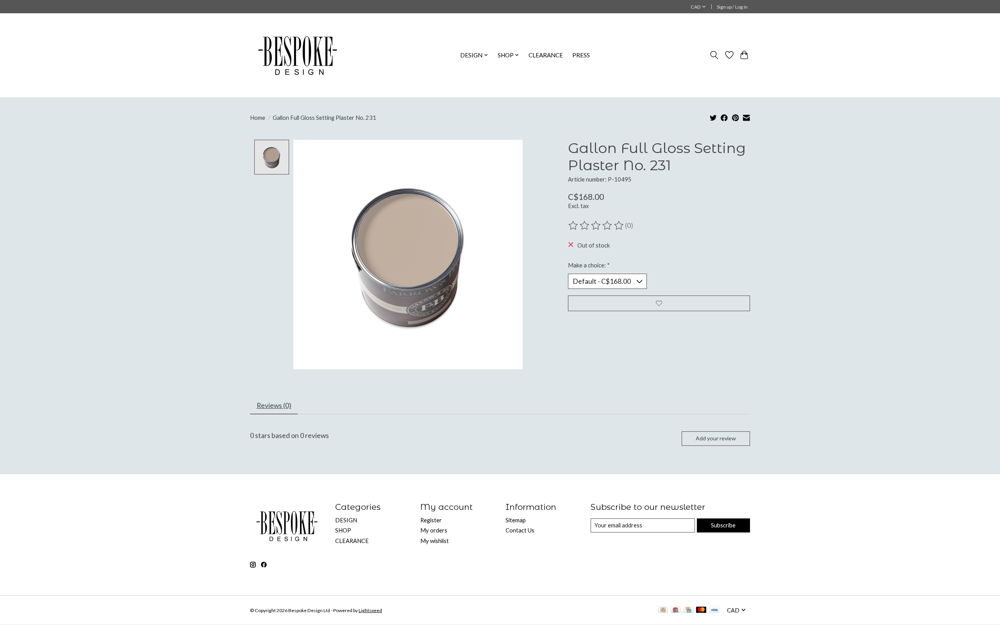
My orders (433, 530)
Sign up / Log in (732, 7)
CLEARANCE (546, 55)
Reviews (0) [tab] (274, 405)
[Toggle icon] (714, 55)
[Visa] (714, 610)
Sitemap (515, 520)
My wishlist (434, 541)
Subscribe (723, 525)
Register (431, 520)
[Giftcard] (675, 610)
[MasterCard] (701, 610)
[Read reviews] (596, 226)
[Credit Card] (688, 610)
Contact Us (519, 530)
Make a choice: (589, 265)
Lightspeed (370, 610)
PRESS (581, 55)
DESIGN (346, 520)
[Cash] (663, 610)
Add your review (716, 438)
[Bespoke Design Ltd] (298, 55)
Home (257, 117)
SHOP (343, 530)
